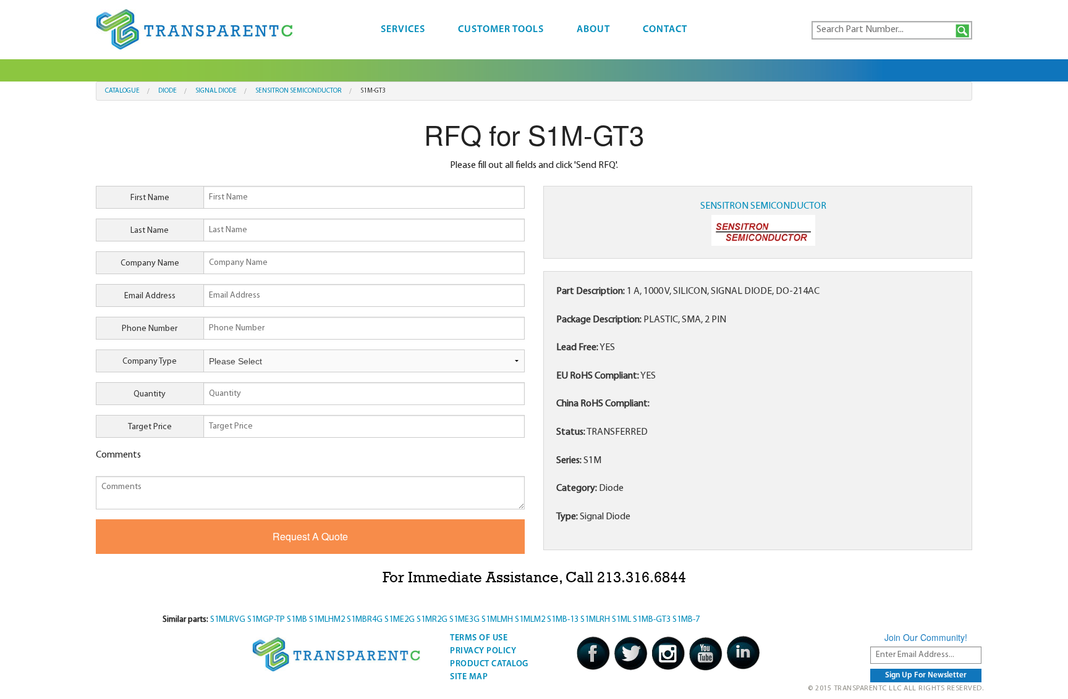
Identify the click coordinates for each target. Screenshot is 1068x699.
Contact (665, 30)
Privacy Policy (483, 651)
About (593, 30)
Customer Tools (501, 30)
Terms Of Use (478, 638)
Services (403, 30)
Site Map (469, 677)
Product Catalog (489, 664)
